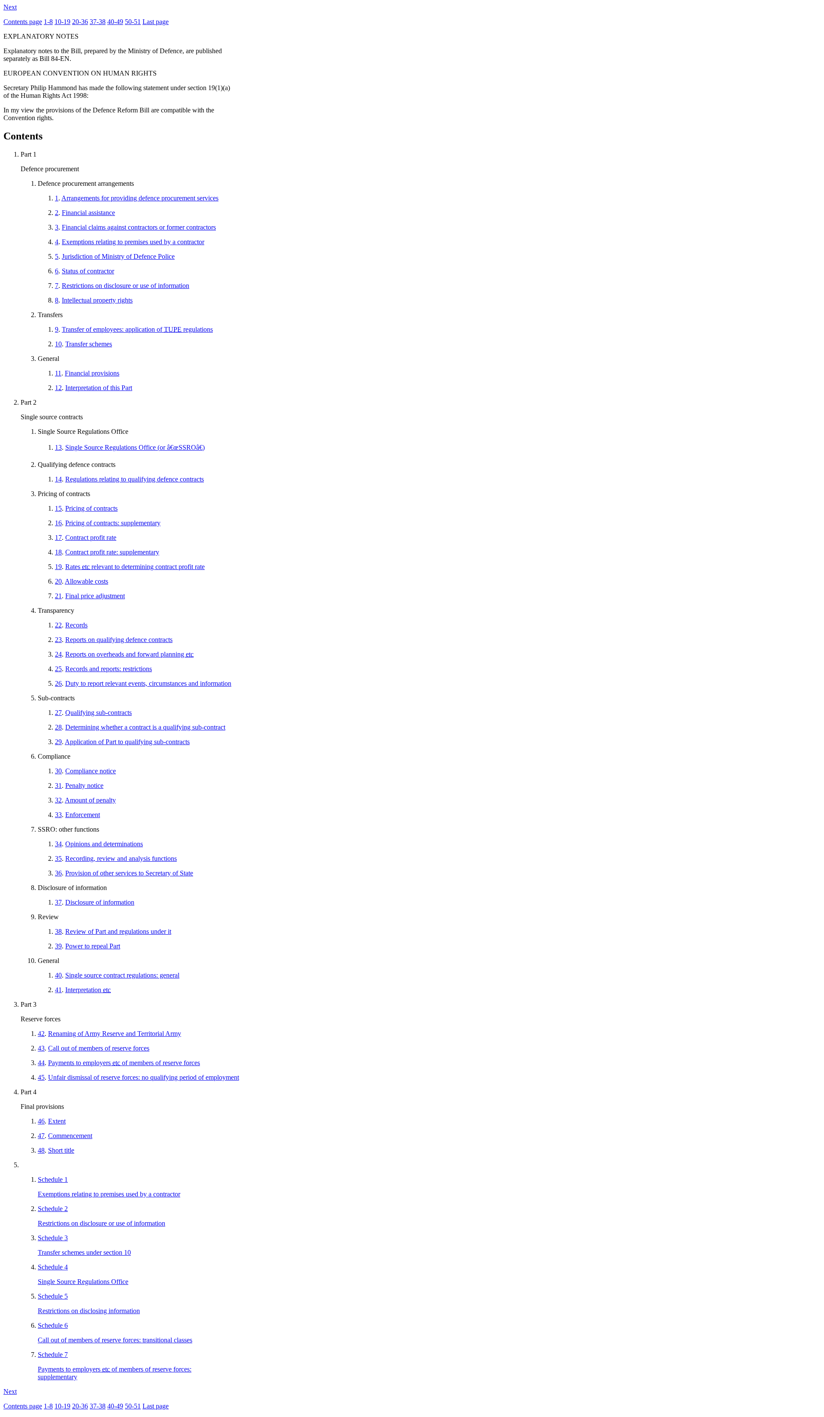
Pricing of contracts (91, 508)
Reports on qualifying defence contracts (119, 639)
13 (58, 447)
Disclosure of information (99, 902)
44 (41, 1062)
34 (58, 844)
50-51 (133, 21)
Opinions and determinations (104, 844)
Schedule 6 (53, 1325)
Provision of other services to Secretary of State (129, 873)
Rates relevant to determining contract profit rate (135, 566)
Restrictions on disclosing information (89, 1310)
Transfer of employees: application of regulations (137, 329)
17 (58, 537)
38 (58, 931)
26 (58, 683)
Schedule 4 (53, 1267)
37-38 (98, 21)
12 (58, 387)
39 (58, 946)
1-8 (48, 21)
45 (41, 1077)
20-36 (80, 21)
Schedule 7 (53, 1354)
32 (58, 800)
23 (58, 639)
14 (58, 479)
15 (58, 508)
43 (41, 1048)
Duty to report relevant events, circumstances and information (148, 683)
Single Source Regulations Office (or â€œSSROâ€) (135, 447)
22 (58, 625)
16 (58, 523)
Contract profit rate (90, 537)
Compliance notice (90, 771)
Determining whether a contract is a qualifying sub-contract (145, 727)
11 (58, 373)
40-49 (115, 21)
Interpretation (88, 989)
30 (58, 771)
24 (58, 654)
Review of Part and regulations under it (118, 931)
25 (58, 668)
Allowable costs (86, 581)
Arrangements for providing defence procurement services (139, 198)
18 (58, 552)
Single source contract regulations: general (122, 975)
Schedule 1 (53, 1179)
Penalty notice (84, 785)
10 (58, 344)
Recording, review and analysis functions (121, 858)
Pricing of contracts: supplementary (113, 523)
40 (58, 975)
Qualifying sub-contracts (98, 712)
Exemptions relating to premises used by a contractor (133, 241)
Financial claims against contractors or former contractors (139, 227)
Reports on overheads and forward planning (129, 654)
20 (58, 581)
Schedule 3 (53, 1237)
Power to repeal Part (92, 946)
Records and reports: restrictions (108, 668)
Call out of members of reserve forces (98, 1048)
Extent (57, 1121)
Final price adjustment (95, 596)
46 (41, 1121)
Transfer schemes (88, 344)
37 (58, 902)
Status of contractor (88, 271)
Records (76, 625)
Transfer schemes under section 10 (84, 1252)
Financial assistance (88, 212)
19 (58, 566)
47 (41, 1135)
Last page (155, 21)
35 (58, 858)
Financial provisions (92, 373)
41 (58, 989)
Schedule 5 (53, 1296)
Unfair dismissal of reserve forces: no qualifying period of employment (143, 1077)
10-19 (62, 21)
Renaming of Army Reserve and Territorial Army (114, 1033)
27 (58, 712)
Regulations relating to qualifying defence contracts (134, 479)
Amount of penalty (90, 800)
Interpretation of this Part (98, 387)
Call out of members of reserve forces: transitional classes (115, 1340)
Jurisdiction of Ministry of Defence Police (118, 256)
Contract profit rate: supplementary (112, 552)
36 (58, 873)
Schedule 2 (53, 1208)
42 (41, 1033)
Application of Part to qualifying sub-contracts (127, 741)
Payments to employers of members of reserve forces (124, 1062)
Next (10, 7)
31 (58, 785)
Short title (61, 1150)
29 (58, 741)
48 (41, 1150)
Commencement (70, 1135)
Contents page (22, 21)
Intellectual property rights (97, 300)
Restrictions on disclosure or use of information (125, 285)
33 (58, 814)
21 (58, 596)
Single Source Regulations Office (83, 1281)
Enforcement (82, 814)
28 (58, 727)
